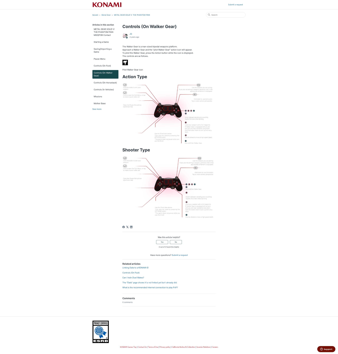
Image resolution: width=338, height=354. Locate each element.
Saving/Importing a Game (102, 50)
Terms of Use (153, 347)
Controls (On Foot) (102, 65)
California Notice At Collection (183, 347)
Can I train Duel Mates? (133, 277)
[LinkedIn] (131, 227)
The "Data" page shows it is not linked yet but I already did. (149, 282)
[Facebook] (123, 227)
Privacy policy (165, 347)
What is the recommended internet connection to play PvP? (150, 287)
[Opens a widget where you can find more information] (326, 349)
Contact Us (142, 347)
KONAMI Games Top (128, 347)
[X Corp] (127, 227)
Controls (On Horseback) (105, 82)
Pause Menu (99, 59)
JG (131, 34)
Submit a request (235, 4)
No (176, 242)
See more (97, 109)
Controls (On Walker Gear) (103, 74)
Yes (162, 242)
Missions (98, 96)
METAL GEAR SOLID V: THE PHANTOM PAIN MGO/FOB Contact (104, 32)
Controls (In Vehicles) (104, 89)
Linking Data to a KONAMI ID (135, 267)
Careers (215, 347)
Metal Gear (106, 15)
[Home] (106, 4)
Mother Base (100, 103)
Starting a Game (101, 42)
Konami (95, 15)
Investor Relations (203, 347)
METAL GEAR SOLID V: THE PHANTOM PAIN (132, 15)
